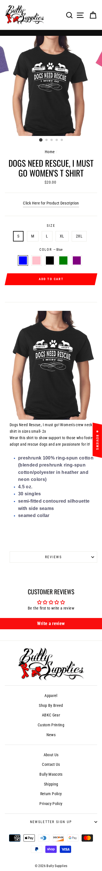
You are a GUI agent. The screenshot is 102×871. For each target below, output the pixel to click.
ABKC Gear (51, 715)
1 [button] (40, 140)
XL (62, 236)
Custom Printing (51, 725)
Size (51, 226)
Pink (36, 260)
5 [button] (62, 140)
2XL (79, 236)
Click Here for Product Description (51, 203)
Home (50, 151)
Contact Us (51, 764)
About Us (51, 755)
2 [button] (46, 140)
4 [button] (57, 140)
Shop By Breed (51, 705)
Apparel (51, 695)
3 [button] (51, 140)
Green (63, 260)
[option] (51, 86)
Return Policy (51, 793)
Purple (77, 260)
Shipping (51, 784)
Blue (23, 260)
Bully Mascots (51, 774)
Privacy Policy (50, 803)
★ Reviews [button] (97, 440)
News (51, 735)
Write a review (51, 623)
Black (50, 260)
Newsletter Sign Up (51, 822)
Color (51, 250)
